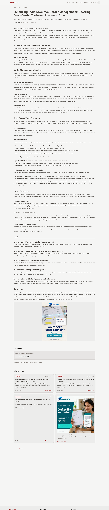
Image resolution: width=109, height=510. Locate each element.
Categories (92, 2)
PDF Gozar (17, 22)
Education (18, 376)
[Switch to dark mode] (99, 2)
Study (80, 2)
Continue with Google (23, 356)
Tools (76, 2)
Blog (73, 2)
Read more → (48, 390)
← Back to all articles (19, 449)
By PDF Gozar (18, 390)
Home (68, 2)
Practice (86, 2)
